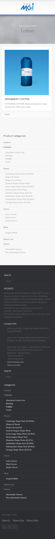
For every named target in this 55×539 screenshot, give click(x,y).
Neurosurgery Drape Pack (16, 190)
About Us (6, 520)
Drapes (6, 168)
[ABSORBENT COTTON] (27, 72)
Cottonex (7, 147)
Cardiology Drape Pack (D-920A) (19, 174)
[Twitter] (4, 527)
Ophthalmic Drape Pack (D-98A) (19, 196)
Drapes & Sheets (12, 177)
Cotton (8, 159)
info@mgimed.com (15, 362)
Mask (5, 227)
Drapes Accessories (13, 180)
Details (7, 114)
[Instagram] (15, 527)
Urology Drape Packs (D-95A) (18, 202)
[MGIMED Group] (27, 7)
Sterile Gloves (11, 221)
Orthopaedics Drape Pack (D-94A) (19, 199)
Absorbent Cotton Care (15, 152)
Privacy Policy (33, 520)
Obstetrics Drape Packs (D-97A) (18, 193)
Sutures (6, 244)
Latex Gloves (10, 214)
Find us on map (13, 365)
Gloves (6, 209)
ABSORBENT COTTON (17, 99)
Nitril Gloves (10, 217)
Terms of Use (18, 520)
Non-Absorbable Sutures (15, 252)
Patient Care (8, 239)
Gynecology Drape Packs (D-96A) (19, 186)
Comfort (6, 142)
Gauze (8, 162)
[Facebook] (9, 527)
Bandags (9, 155)
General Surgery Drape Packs (17, 183)
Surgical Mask (11, 233)
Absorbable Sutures (13, 249)
